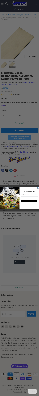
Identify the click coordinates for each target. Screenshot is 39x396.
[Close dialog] (38, 188)
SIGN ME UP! (29, 200)
